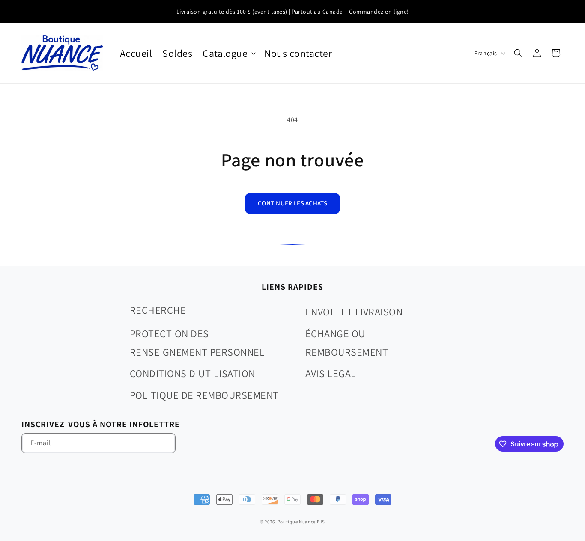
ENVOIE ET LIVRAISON (354, 311)
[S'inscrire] (165, 443)
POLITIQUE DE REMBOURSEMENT (204, 395)
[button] (228, 53)
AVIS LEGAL (330, 373)
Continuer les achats (292, 203)
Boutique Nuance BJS (301, 522)
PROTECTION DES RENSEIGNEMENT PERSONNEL (197, 343)
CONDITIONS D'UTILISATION (192, 373)
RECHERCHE (158, 310)
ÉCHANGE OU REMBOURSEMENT (346, 343)
